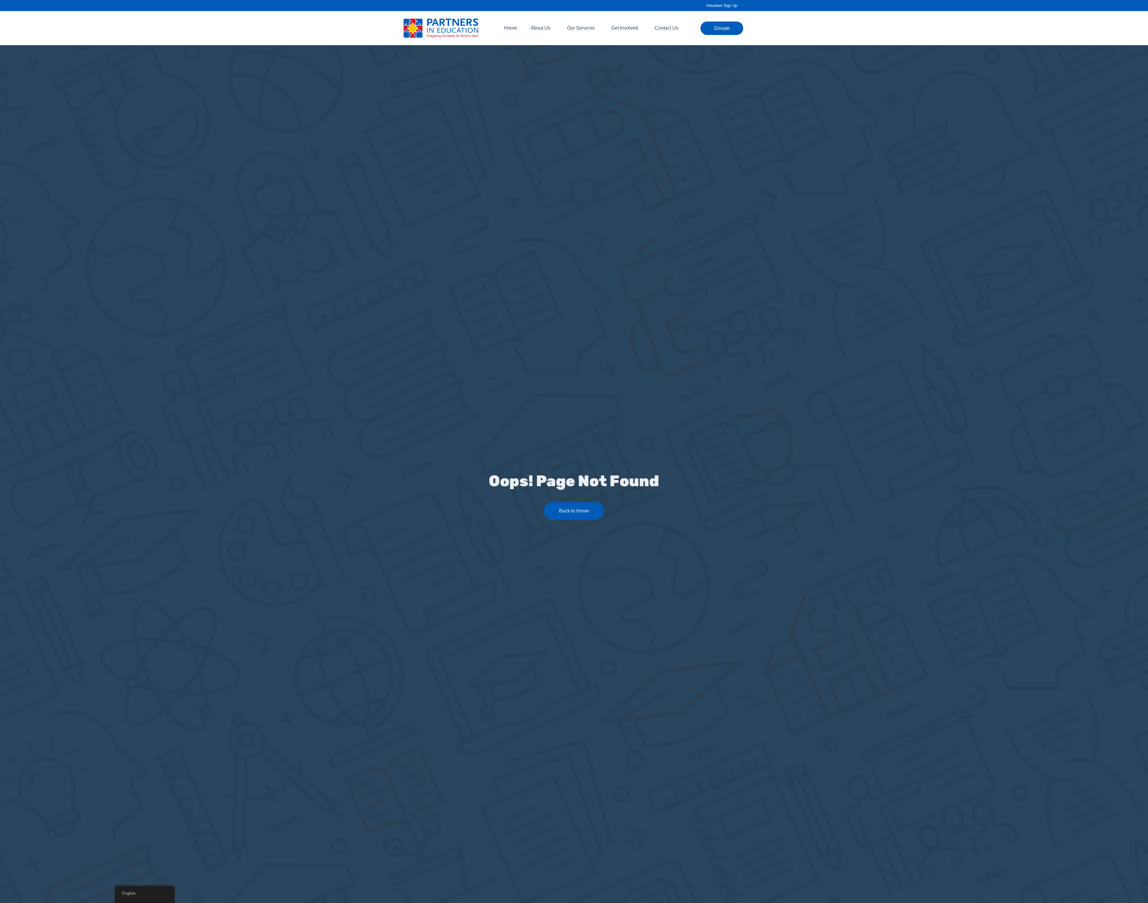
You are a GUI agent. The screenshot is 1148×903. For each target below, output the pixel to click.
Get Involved (624, 27)
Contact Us (666, 27)
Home (510, 27)
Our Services (581, 27)
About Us (540, 27)
